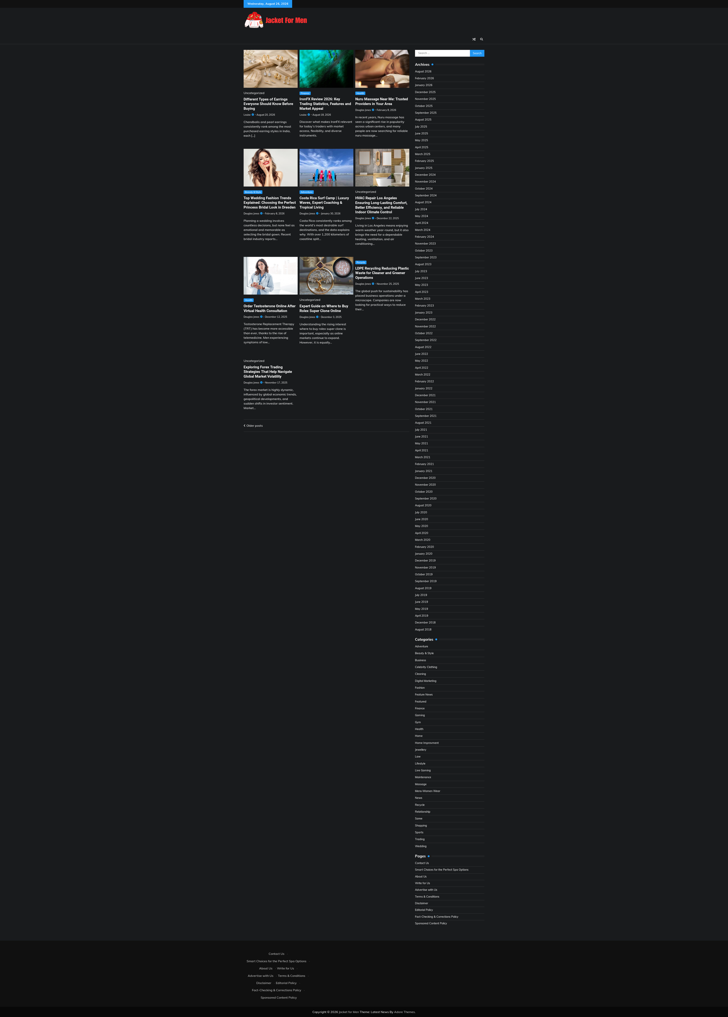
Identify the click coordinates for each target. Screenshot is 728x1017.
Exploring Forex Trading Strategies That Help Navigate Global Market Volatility (268, 372)
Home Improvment (427, 743)
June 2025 (421, 133)
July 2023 (421, 271)
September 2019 (426, 581)
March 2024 (422, 230)
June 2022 (421, 354)
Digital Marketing (425, 681)
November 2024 (425, 181)
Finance (305, 93)
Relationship (422, 811)
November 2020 (425, 484)
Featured (420, 701)
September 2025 (426, 112)
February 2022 (424, 381)
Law (417, 756)
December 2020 (425, 478)
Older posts (254, 425)
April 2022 (421, 367)
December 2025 (425, 92)
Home (419, 736)
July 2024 (421, 209)
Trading (420, 839)
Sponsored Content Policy (431, 923)
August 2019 (423, 588)
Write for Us (422, 883)
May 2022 (421, 360)
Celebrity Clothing (426, 667)
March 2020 (422, 540)
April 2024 (421, 223)
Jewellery (420, 749)
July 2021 (421, 429)
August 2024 (423, 202)
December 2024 (425, 174)
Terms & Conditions (427, 896)
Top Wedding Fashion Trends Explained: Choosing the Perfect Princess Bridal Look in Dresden (270, 203)
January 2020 (423, 553)
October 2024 (424, 188)
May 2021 (421, 443)
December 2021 (425, 395)
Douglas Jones (363, 109)
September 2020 (426, 498)
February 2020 (424, 547)
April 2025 (421, 147)
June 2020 (421, 519)
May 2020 (421, 526)
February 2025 (424, 161)
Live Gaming (423, 770)
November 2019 (425, 567)
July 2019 (421, 595)
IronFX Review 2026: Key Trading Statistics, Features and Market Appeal (325, 104)
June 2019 (421, 602)
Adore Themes (404, 1012)
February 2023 (424, 305)
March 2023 (422, 298)
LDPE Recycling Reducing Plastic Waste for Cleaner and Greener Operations (382, 273)
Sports (419, 832)
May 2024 (421, 216)
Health (360, 93)
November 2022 (425, 326)
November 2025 (425, 99)
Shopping (421, 825)
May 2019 (421, 609)
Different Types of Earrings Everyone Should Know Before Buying (268, 104)
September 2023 (426, 257)
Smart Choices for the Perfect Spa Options (441, 869)
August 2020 (423, 505)
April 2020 (421, 533)
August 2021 (423, 422)
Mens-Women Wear (427, 791)
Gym (418, 722)
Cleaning (420, 674)
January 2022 (423, 388)
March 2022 (422, 374)
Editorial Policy (424, 910)
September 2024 (426, 195)
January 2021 (423, 471)
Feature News (424, 694)
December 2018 (425, 622)
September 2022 (426, 340)
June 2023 (421, 278)
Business (420, 660)
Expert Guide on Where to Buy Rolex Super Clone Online (324, 308)
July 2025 (421, 126)
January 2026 (423, 85)
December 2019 (425, 560)
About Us (421, 876)
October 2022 (424, 333)
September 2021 (426, 416)
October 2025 (424, 106)
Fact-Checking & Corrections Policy (436, 916)
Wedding (421, 846)
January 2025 (423, 168)
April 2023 (421, 292)
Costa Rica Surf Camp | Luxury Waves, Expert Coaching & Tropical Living (324, 203)
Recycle (361, 262)
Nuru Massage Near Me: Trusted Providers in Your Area (381, 101)
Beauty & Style (253, 192)
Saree (418, 818)
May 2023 (421, 285)
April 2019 (421, 615)
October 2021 (424, 409)
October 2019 (424, 574)
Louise (247, 114)
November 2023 (425, 243)
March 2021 (422, 457)
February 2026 (424, 78)
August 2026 (423, 71)
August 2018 (423, 629)
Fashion (420, 687)
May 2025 (421, 140)
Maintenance (423, 777)
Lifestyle (420, 763)
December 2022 (425, 319)
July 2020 (421, 512)
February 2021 (424, 464)
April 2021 (421, 450)
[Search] (481, 39)
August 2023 (423, 264)
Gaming (420, 715)
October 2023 (424, 250)
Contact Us (422, 863)
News (418, 798)
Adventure (306, 192)
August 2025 (423, 119)
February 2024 (424, 236)
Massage (421, 784)
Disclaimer (421, 903)
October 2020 (424, 491)
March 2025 (422, 154)
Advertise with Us (426, 890)
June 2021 (421, 436)
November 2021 (425, 402)
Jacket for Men (349, 1012)
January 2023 (423, 312)
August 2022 (423, 347)
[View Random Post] (474, 39)
